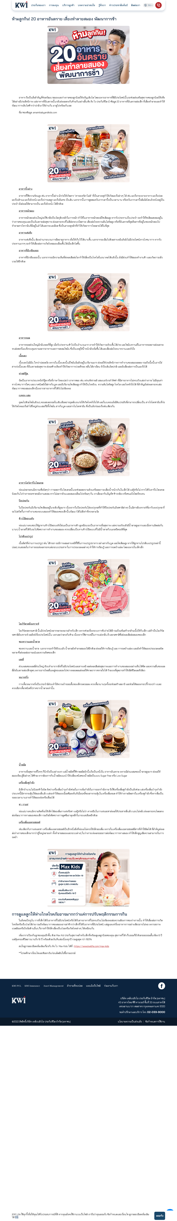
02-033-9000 (156, 1012)
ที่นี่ (16, 1217)
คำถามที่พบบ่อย (75, 986)
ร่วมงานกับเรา (111, 986)
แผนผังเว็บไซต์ (93, 986)
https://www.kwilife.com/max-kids (91, 946)
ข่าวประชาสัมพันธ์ (118, 5)
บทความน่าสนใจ (86, 5)
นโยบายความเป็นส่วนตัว (130, 1021)
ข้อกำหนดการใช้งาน (155, 1021)
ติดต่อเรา (135, 5)
